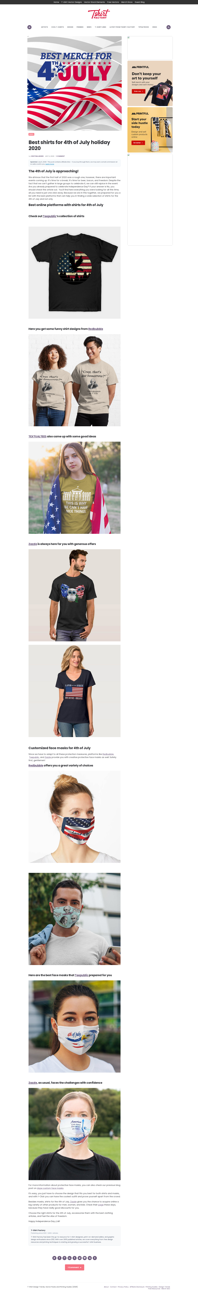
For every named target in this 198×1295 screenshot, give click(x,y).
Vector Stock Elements (94, 2)
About (106, 1287)
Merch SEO (165, 1289)
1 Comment (60, 156)
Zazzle (33, 544)
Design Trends (164, 1287)
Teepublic (49, 216)
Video (154, 27)
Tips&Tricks (143, 27)
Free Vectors (113, 2)
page (101, 1204)
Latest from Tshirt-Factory (122, 27)
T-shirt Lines (100, 27)
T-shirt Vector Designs (71, 2)
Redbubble (95, 329)
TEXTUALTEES (38, 436)
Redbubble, (108, 754)
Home (56, 2)
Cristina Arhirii (37, 156)
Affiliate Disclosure (137, 1287)
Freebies (80, 27)
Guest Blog (139, 2)
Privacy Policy (123, 1287)
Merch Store (126, 2)
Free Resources (154, 1289)
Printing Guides (152, 1287)
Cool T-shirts (57, 27)
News (89, 27)
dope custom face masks (50, 1188)
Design (70, 27)
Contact (113, 1287)
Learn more (49, 164)
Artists (44, 27)
